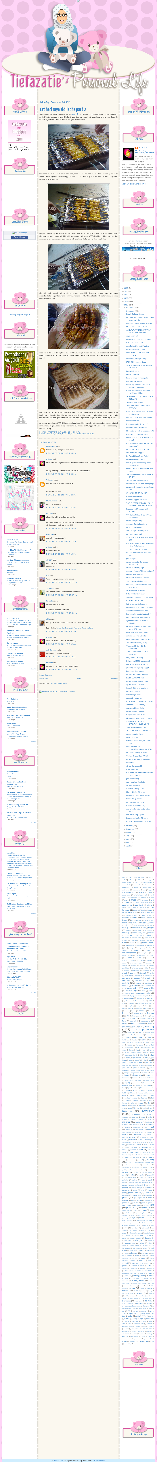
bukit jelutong (130, 945)
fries (132, 1023)
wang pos (125, 1331)
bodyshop (125, 933)
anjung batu (147, 887)
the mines (146, 1306)
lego (150, 1100)
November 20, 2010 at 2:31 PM (61, 508)
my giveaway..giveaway (135, 802)
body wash (148, 930)
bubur (132, 943)
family (58, 434)
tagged (132, 1288)
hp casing (139, 1045)
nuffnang (150, 1160)
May (128, 842)
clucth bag (128, 975)
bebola (143, 917)
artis (150, 892)
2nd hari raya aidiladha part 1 (137, 531)
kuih (152, 1098)
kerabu (137, 1083)
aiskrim (136, 882)
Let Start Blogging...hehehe (18, 560)
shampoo (133, 1250)
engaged (139, 1008)
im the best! (130, 763)
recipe (141, 1218)
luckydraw (148, 1110)
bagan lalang (132, 907)
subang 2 (128, 1276)
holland (130, 1042)
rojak (152, 1225)
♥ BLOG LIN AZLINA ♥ (16, 653)
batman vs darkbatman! (135, 671)
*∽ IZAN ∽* (50, 588)
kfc (123, 1088)
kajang (133, 1070)
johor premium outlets (129, 1065)
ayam (128, 902)
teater (143, 1291)
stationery (134, 1268)
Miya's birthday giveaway (135, 711)
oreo (144, 1167)
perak (124, 1192)
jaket (152, 1052)
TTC (145, 1316)
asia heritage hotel (140, 895)
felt (128, 1016)
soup (141, 1260)
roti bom (135, 1228)
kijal (128, 1088)
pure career (141, 1215)
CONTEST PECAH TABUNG (137, 434)
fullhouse (141, 1023)
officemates (150, 1162)
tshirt (138, 1316)
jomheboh (149, 1065)
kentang (138, 1080)
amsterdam (125, 887)
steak (142, 1268)
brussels (149, 940)
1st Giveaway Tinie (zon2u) (136, 642)
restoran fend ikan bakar (144, 1220)
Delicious (129, 1001)
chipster (126, 970)
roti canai (145, 1228)
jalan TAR (143, 1055)
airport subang (126, 882)
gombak (134, 1030)
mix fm (136, 1142)
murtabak (134, 1147)
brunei (142, 940)
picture (125, 1197)
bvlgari (150, 948)
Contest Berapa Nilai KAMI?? (137, 756)
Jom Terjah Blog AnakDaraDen (137, 346)
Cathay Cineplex (128, 960)
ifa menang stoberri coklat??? (137, 424)
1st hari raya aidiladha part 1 (136, 604)
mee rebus (139, 1132)
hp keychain (150, 1045)
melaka (125, 1134)
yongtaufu (133, 1341)
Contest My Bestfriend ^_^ (136, 805)
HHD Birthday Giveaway (135, 594)
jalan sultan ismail (131, 1055)
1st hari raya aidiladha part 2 (136, 581)
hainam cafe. (128, 1035)
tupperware (150, 1318)
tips (123, 1311)
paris (141, 1177)
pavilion (134, 1180)
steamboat (150, 1268)
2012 (126, 298)
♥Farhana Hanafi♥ (14, 578)
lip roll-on (133, 1105)
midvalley (132, 1139)
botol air (139, 935)
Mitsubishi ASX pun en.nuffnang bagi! (140, 484)
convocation (138, 980)
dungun (139, 1006)
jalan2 (152, 1055)
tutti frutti (135, 1321)
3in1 (130, 877)
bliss (144, 927)
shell (126, 1253)
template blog (146, 1298)
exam (126, 1011)
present (137, 1205)
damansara (128, 998)
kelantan (149, 1075)
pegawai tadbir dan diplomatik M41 (140, 1182)
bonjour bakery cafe (139, 933)
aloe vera (148, 885)
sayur (149, 1235)
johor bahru (148, 1063)
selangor (138, 1240)
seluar (150, 1243)
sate (84, 434)
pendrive (149, 1187)
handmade (138, 1037)
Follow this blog (19, 237)
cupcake (151, 991)
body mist (137, 930)
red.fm (150, 1218)
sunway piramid (138, 1281)
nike (150, 1157)
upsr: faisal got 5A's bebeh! (136, 782)
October (129, 826)
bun (125, 948)
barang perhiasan (147, 912)
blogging (151, 927)
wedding (149, 1334)
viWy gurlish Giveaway (134, 658)
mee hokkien (126, 1132)
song (143, 1258)
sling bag (145, 1255)
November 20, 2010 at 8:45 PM (61, 569)
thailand (130, 1303)
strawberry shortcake (129, 1273)
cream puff (150, 986)
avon (126, 900)
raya (73, 434)
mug (126, 1147)
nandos (133, 1150)
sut (147, 1286)
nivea (124, 1160)
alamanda (137, 885)
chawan (124, 965)
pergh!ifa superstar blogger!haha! (138, 339)
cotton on (125, 986)
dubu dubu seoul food (144, 1003)
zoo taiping (127, 1344)
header (134, 1040)
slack (137, 1255)
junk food (143, 1068)
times (150, 1308)
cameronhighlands (129, 953)
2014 (126, 291)
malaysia (149, 1122)
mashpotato (150, 1124)
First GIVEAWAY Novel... (135, 678)
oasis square (139, 1162)
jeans (130, 1060)
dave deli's (150, 998)
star (150, 1265)
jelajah (137, 1060)
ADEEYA (49, 560)
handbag (128, 1037)
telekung (151, 1293)
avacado (151, 897)
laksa (128, 1100)
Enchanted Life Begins (16, 792)
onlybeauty (135, 1167)
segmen (128, 1240)
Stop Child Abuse (132, 421)
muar (145, 1145)
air (139, 880)
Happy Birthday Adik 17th (16, 807)
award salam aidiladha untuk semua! (139, 639)
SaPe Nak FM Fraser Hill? (136, 727)
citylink (152, 973)
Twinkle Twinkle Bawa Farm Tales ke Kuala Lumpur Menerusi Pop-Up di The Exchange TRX (19, 797)
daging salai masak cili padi (139, 996)
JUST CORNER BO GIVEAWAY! (138, 731)
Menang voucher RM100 (15, 655)
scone (124, 1238)
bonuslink (151, 933)
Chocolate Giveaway (134, 496)
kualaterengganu (131, 1098)
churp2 (124, 973)
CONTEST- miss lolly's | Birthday (138, 821)
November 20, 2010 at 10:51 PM (61, 613)
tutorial (127, 1321)
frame (124, 1021)
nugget (128, 1162)
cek (142, 960)
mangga (125, 1124)
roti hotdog (133, 1230)
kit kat (135, 1088)
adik (123, 880)
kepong (127, 1083)
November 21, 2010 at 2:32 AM (61, 644)
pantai (124, 1175)
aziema (149, 905)
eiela (48, 619)
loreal (144, 1108)
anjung (136, 887)
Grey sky (10, 572)
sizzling (129, 1255)
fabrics (133, 1011)
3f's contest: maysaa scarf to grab (139, 718)
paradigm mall (130, 1177)
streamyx (143, 1273)
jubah (135, 1068)
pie (135, 1198)
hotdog (129, 1045)
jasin (145, 1057)
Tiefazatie (58, 1461)
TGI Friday (148, 1301)
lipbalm (141, 1105)
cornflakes (148, 983)
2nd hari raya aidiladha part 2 (137, 480)
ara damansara (128, 892)
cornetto (139, 983)
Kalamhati (50, 534)
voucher (151, 1326)
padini (149, 1170)
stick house (129, 1271)
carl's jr (152, 955)
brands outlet (136, 938)
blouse (128, 930)
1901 (123, 877)
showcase (144, 1253)
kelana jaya (137, 1075)
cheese (133, 965)
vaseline (149, 1324)
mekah (149, 1132)
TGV (123, 1303)
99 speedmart (140, 877)
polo (132, 1200)
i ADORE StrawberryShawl (136, 362)
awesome (145, 900)
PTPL (136, 1210)
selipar (142, 1243)
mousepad (130, 1145)
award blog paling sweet (135, 789)
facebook (142, 1011)
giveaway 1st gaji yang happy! (137, 668)
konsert (138, 1095)
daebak (124, 996)
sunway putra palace (139, 1283)
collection (148, 978)
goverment (131, 1032)
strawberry (148, 1271)
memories (137, 1134)
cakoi (148, 950)
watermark (125, 1334)
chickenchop (136, 968)
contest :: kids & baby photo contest (139, 417)
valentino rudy (139, 1324)
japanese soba (136, 1057)
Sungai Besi (148, 1278)
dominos (131, 1003)
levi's (132, 1103)
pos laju (135, 1203)
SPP (148, 1263)
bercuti (138, 920)
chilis (146, 968)
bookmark (128, 935)
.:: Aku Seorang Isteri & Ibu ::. (19, 805)
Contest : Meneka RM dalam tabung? (140, 571)
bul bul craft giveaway (134, 521)
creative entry (131, 988)
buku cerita (140, 945)
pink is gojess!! (131, 558)
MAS (141, 1124)
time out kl (142, 1308)
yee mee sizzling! (132, 779)
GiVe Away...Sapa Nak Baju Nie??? (139, 795)
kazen (126, 1075)
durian (147, 1006)
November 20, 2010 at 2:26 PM (61, 495)
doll (123, 1003)
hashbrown (125, 1040)
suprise (151, 1283)
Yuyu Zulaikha (12, 699)
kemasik (135, 1078)
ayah (152, 900)
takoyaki (149, 1288)
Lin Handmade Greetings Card (19, 884)
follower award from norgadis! (137, 378)
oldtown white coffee (132, 1165)
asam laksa (126, 895)
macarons (135, 1117)
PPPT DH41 (126, 1205)
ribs (139, 1225)
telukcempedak (130, 1296)
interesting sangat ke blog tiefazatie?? (140, 323)
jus (151, 1068)
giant (133, 1026)
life (149, 1103)
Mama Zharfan (51, 501)
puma (132, 1215)
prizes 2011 (131, 1207)
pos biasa (125, 1203)
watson (134, 1334)
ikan (137, 1047)
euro (153, 1008)
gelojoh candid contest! (134, 574)
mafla (150, 1117)
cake (136, 950)
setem (145, 1248)
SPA (149, 1260)
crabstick (134, 986)
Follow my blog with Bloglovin (19, 315)
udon (150, 1321)
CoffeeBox (148, 975)
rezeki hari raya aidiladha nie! (137, 632)
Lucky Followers (132, 371)
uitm (123, 1324)
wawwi (142, 1334)
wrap (150, 1336)
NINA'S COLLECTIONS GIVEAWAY (139, 701)
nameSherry (11, 853)
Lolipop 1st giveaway (134, 799)
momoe (143, 1142)
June (128, 839)
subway (136, 1278)
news (144, 1157)
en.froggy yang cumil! (134, 534)
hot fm (145, 1042)
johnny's (124, 1063)
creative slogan (132, 991)
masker (127, 1127)
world (143, 1336)
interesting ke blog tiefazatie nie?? (138, 614)
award (133, 900)
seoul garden (134, 1245)
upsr (129, 1324)
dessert (137, 1001)
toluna (137, 241)
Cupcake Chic (129, 993)
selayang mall (130, 1243)
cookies (148, 980)
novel (141, 1160)
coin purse (126, 978)
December (130, 308)
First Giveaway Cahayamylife (137, 681)
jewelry (143, 1060)
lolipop (130, 1108)
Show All (33, 588)
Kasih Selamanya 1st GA (135, 349)
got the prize (148, 1030)
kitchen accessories (147, 1088)
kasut (152, 1073)
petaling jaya (136, 1195)
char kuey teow (136, 963)
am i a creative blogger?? (135, 453)
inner (143, 1050)
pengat (135, 1190)
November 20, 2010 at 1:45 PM (61, 453)
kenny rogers (129, 1080)
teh (123, 1293)
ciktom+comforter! (133, 691)
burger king (141, 948)
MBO (145, 1127)
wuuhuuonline (126, 1339)
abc (150, 877)
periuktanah (11, 723)
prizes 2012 (146, 1208)
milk (141, 1139)
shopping (133, 1253)
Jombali (141, 1065)
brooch (124, 940)
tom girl (135, 1311)
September (130, 829)
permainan (125, 1195)
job (150, 1060)
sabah (142, 1230)
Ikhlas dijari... (12, 894)
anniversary (126, 890)
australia (143, 897)
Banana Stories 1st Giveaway (137, 818)
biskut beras (136, 927)
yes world (148, 1339)
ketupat (138, 1085)
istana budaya (136, 1052)
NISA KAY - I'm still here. (15, 717)
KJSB (128, 1090)
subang (151, 1273)
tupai (141, 1318)
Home (79, 679)
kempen (151, 1078)
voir (144, 1326)
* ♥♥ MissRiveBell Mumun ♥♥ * (19, 550)
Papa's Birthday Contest (135, 314)
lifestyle (124, 1105)
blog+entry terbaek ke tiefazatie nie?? (140, 431)
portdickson (148, 1200)
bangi (143, 910)
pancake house (147, 1172)
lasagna (135, 1100)
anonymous (136, 890)
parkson (149, 1177)
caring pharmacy (141, 955)
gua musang (150, 1032)
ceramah (149, 960)
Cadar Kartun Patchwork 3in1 (17, 951)
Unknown (49, 480)
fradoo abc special (146, 1018)
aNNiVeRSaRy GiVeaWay (136, 590)
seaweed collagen (135, 1238)
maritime (134, 1124)
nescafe (145, 1155)
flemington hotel (137, 1016)
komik (131, 1095)
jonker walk (126, 1068)
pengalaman (126, 1190)
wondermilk (134, 1336)
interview (151, 1050)
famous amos (139, 1013)
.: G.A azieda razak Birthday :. (137, 549)
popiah (139, 1200)
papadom (142, 1175)
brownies (134, 940)
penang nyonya (137, 1187)
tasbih (136, 1291)
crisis (143, 991)
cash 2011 (139, 958)
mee (149, 1129)
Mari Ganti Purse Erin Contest (137, 578)
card (131, 955)
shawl (141, 1250)
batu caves (146, 915)
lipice (148, 1105)
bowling (148, 935)
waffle (127, 1329)
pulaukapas (128, 1213)
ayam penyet (127, 905)
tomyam (144, 1311)
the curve (139, 1303)
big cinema (133, 922)
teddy (150, 1291)
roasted (145, 1225)
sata (135, 1235)
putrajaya (125, 1218)
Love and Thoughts (15, 873)
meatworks (139, 1129)
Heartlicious (99, 1461)
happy (149, 1037)
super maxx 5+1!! (132, 737)
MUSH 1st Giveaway (134, 527)
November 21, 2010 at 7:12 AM (61, 657)
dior (144, 1001)
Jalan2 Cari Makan (13, 725)
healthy (143, 1040)
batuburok (125, 917)
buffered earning (148, 943)
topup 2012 (145, 1313)
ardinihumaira (51, 650)
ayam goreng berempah (144, 902)
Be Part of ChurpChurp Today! (137, 456)
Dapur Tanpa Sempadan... (17, 707)
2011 (126, 301)
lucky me (127, 1111)
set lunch (136, 1248)
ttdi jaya (151, 1316)
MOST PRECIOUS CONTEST (137, 449)
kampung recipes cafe (131, 1073)
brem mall (148, 938)
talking (90, 434)
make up (139, 1122)
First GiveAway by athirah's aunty (138, 759)
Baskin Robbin (131, 915)
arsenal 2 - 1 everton (134, 698)
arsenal (141, 892)
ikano (131, 1050)
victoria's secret (127, 1326)
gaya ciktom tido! (132, 336)
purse (150, 1215)
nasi (141, 1149)
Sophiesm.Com (13, 570)
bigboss (151, 922)
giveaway (148, 1026)
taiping (142, 1288)
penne (142, 1190)
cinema (132, 973)
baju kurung (144, 907)
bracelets (125, 938)
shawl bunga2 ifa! (132, 374)
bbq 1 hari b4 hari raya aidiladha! (138, 617)
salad (124, 1233)
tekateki (139, 1293)
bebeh (134, 917)
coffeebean (138, 975)
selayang (151, 1240)
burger (132, 948)
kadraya (125, 1070)
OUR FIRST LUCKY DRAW (136, 327)
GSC (140, 1032)
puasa (143, 1210)
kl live (141, 1090)
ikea (137, 1050)
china (152, 968)
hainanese (139, 1035)
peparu (150, 1190)
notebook (132, 1160)
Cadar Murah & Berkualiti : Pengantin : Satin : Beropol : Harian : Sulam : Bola (18, 946)
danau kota (140, 998)
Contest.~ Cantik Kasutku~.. (136, 524)
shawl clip (150, 1250)
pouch (143, 1203)
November (130, 311)
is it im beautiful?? (132, 769)
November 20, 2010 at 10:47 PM (61, 595)
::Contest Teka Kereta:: (135, 402)
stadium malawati (138, 1265)
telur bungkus (143, 1296)
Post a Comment (45, 675)
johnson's (133, 1063)
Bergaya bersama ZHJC (135, 715)
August (129, 832)
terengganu (126, 1301)
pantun (132, 1175)
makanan (66, 434)
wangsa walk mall (138, 1331)
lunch (149, 1114)
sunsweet (125, 1281)
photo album (148, 1195)
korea (145, 1095)
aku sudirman (148, 882)
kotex (152, 1095)
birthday (125, 927)
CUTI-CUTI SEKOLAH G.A (136, 343)
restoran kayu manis (129, 1223)
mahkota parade (137, 1119)
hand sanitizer (149, 1035)
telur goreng (134, 1298)
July (127, 836)
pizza (150, 1198)
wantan (149, 1331)
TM (129, 1311)
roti (79, 434)
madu (143, 1117)
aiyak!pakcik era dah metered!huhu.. (139, 607)
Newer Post (43, 679)
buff (138, 943)
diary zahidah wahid (15, 661)
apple (150, 890)
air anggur (148, 880)
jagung (146, 1052)
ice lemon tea (129, 1047)
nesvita (127, 1157)
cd (137, 960)
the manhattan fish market (131, 1306)
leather (143, 1100)
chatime (148, 963)
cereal (124, 963)
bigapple (143, 922)
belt (132, 920)
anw (144, 890)
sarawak (127, 1235)
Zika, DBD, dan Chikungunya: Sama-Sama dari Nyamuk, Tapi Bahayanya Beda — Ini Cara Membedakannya (20, 622)
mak (149, 1119)
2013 (126, 295)
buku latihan (150, 945)
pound (150, 1203)
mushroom (144, 1147)
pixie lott (142, 1198)
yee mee (137, 1339)
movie (139, 1145)
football (132, 1018)
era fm (146, 1008)
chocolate (135, 970)
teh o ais (130, 1293)
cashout (149, 958)
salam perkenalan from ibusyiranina (139, 597)
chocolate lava (147, 970)
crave (142, 986)
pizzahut (125, 1200)
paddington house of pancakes (133, 1170)
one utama (147, 1165)
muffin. (152, 1145)
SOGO (134, 1258)
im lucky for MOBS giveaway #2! (138, 661)
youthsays (144, 1341)
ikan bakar (145, 1047)
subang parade (139, 1276)
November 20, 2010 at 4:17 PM (61, 541)
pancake (135, 1172)
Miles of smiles (13, 772)
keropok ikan (147, 1083)
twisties (143, 1321)
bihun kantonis (139, 925)
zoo (153, 1341)
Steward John (12, 540)
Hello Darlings (11, 701)
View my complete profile (134, 184)
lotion (150, 1108)
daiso (152, 996)
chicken (142, 965)
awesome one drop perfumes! (137, 611)
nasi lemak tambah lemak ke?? (137, 664)
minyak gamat (126, 1142)
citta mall (142, 973)
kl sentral (149, 1090)
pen (150, 1185)
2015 (126, 288)
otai (150, 1167)
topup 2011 (133, 1313)
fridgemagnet (145, 1021)
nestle (152, 1155)
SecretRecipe (149, 1238)
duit (123, 1006)
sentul (124, 1245)
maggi (124, 1119)
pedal (124, 1182)
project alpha (126, 1210)
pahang (125, 1172)
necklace (137, 1155)
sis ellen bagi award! (133, 785)
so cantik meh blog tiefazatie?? (137, 752)
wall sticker (135, 1329)
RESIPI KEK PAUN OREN (16, 709)
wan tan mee (147, 1329)
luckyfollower (137, 1114)
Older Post (114, 679)
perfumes (148, 1192)
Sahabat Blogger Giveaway (136, 500)
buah (124, 943)
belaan (124, 920)
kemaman (125, 1078)
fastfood (150, 1013)
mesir (149, 1134)
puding (152, 1210)
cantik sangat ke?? (133, 695)
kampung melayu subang (146, 1070)
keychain (147, 1085)
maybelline (136, 1127)
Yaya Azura (11, 957)
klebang (132, 1093)
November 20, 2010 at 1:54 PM (61, 474)
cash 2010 (128, 958)
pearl (150, 1180)
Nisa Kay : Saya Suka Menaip (18, 715)
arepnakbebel (12, 967)
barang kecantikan (129, 912)
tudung (127, 1318)
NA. (47, 575)
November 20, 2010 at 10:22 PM (61, 582)
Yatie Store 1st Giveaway (135, 705)
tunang (135, 1318)
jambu (128, 1057)
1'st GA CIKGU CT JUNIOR (136, 493)
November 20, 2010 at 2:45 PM (61, 528)
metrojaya (143, 1137)
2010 (126, 305)
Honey (138, 1042)
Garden (150, 1023)
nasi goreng (134, 1152)
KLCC (124, 1093)
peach (143, 1180)
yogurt (124, 1341)
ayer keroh (139, 905)
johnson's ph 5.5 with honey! (136, 427)
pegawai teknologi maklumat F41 (133, 1185)
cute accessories (144, 993)
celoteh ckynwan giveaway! (136, 359)
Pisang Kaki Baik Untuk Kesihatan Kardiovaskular (74, 628)
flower (147, 1016)
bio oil (149, 925)
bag (123, 907)
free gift (133, 1021)
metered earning (128, 1137)
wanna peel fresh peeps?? (136, 568)
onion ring (125, 1167)
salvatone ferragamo (135, 1233)
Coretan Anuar (12, 643)
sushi (141, 1286)
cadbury (124, 950)
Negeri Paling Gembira (15, 979)
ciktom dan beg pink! (134, 766)
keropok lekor (127, 1085)
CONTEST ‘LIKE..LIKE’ (135, 600)
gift (139, 1026)
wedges (125, 1336)
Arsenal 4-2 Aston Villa (134, 381)
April (128, 846)
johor (140, 1063)
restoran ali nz (127, 1220)
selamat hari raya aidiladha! (136, 636)
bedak (150, 917)
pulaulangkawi (141, 1213)
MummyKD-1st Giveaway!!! (136, 792)
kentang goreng (149, 1080)
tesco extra (138, 1301)
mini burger (148, 1139)
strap (139, 1271)
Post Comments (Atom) (58, 683)
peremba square (134, 1192)
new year (136, 1157)
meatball (129, 1129)
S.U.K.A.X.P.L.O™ (14, 977)
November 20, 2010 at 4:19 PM (61, 554)
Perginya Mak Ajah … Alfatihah (17, 736)
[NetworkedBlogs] (19, 233)
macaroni (125, 1117)
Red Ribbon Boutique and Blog (19, 904)
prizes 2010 (149, 1205)
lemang (124, 1103)
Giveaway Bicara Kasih (135, 708)
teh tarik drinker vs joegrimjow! (137, 688)
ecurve (130, 1008)
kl (133, 1090)
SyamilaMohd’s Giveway (135, 684)
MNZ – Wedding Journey (15, 663)
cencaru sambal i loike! (134, 734)
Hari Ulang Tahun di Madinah (17, 817)
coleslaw (137, 978)
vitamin (138, 1326)
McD (152, 1127)
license (140, 1103)
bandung (136, 910)
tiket (135, 1308)
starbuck (125, 1268)
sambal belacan (149, 1233)
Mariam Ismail (51, 446)
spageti (125, 1263)
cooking (50, 434)
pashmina (125, 1180)
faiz (151, 1011)
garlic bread (126, 1026)
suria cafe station (130, 1286)
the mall (149, 1303)
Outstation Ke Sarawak (15, 786)
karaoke (145, 1073)
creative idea (149, 988)
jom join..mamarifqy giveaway (137, 674)
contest (125, 980)
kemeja (143, 1078)
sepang (145, 1245)
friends (124, 1023)
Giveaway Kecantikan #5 (135, 459)
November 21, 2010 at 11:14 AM (61, 670)
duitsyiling (130, 1006)
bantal (149, 910)
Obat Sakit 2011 (13, 618)
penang (125, 1187)
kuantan (144, 1098)
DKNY (150, 1001)
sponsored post (137, 1263)
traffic (130, 1316)
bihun (127, 925)
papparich (150, 1175)
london (136, 1108)
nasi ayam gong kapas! (135, 815)
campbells (145, 953)
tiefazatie (49, 459)
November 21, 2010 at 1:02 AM (61, 631)
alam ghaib (126, 885)
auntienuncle (133, 897)
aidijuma (131, 880)
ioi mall (127, 1052)
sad (149, 1230)
